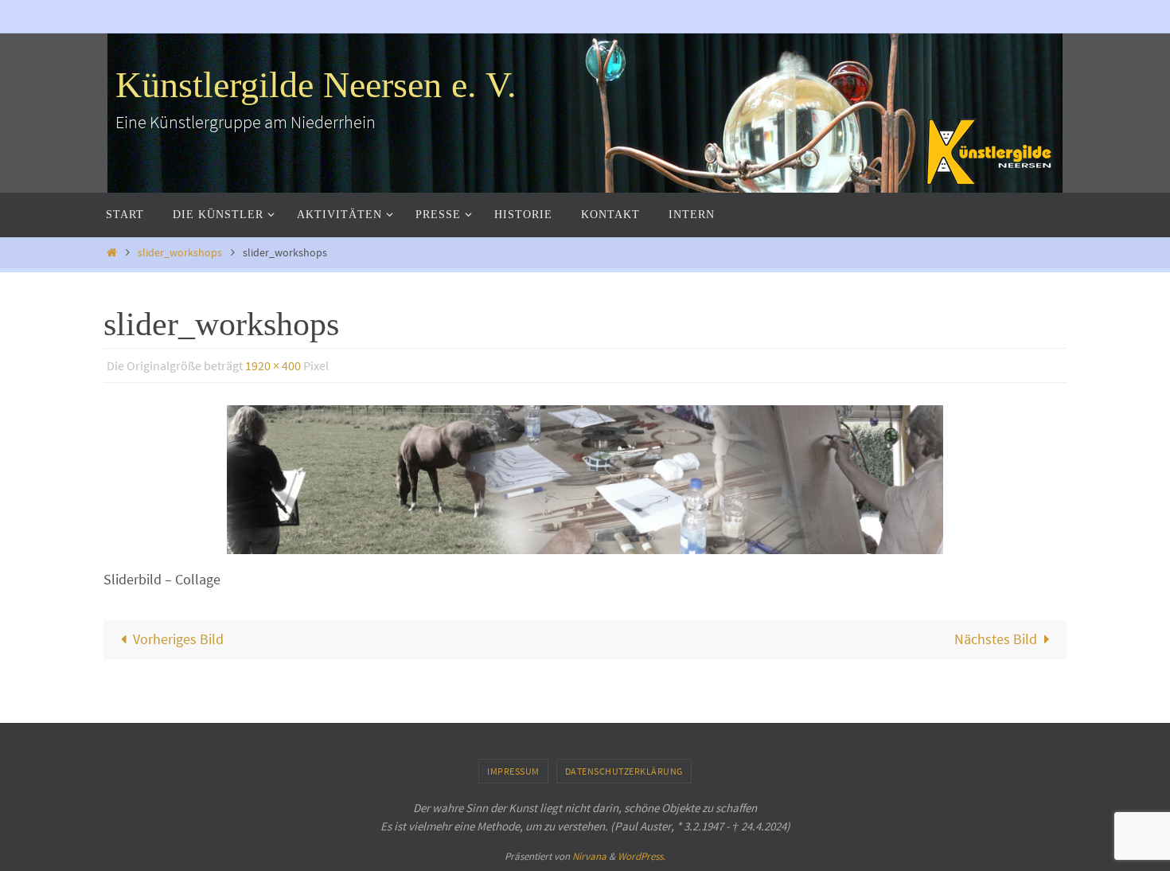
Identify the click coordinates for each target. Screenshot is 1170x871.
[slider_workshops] (585, 480)
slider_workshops (180, 252)
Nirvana (589, 856)
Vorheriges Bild (178, 639)
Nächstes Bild (995, 639)
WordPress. (641, 856)
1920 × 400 (273, 365)
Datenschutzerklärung (624, 771)
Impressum (513, 771)
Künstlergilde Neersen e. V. (316, 84)
